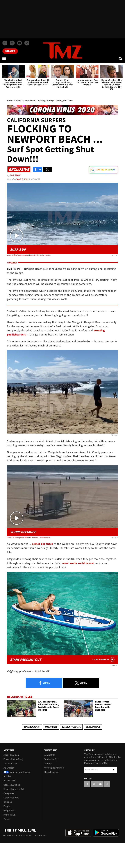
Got (10, 51)
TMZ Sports (51, 726)
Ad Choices (9, 768)
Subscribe (114, 770)
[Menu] (4, 58)
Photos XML (9, 815)
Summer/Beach (32, 726)
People (7, 806)
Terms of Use (10, 763)
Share (46, 682)
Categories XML (11, 797)
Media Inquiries (51, 772)
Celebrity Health (71, 726)
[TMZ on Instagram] (26, 43)
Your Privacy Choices (19, 772)
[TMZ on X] (12, 43)
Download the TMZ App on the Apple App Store (78, 833)
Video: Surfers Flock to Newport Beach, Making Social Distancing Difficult (29, 255)
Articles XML (10, 780)
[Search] (120, 58)
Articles (7, 776)
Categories (9, 793)
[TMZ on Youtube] (19, 43)
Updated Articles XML (14, 789)
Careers (48, 763)
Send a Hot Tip (51, 759)
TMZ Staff (15, 175)
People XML (9, 810)
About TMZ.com (12, 755)
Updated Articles (12, 785)
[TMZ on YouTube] (100, 784)
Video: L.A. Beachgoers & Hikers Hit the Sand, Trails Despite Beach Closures (29, 538)
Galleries (8, 802)
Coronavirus (93, 726)
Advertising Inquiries (54, 768)
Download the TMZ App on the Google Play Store (106, 833)
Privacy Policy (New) (13, 759)
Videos (7, 819)
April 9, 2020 (23, 179)
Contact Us (49, 755)
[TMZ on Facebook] (4, 43)
